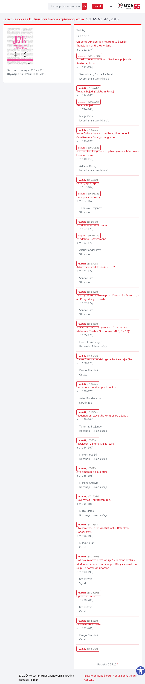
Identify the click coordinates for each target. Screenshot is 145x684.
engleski (89, 56)
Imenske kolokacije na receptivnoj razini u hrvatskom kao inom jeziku (107, 153)
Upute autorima (85, 596)
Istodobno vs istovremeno (92, 225)
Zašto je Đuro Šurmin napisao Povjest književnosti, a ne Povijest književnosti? (107, 297)
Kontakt (89, 680)
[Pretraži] (84, 6)
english (98, 6)
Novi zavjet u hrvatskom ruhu (93, 500)
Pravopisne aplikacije (88, 197)
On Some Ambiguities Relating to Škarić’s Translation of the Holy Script (101, 44)
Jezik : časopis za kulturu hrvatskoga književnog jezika (44, 19)
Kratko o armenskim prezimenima (96, 387)
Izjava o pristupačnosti (97, 675)
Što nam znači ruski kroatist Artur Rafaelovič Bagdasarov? (103, 530)
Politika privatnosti (124, 675)
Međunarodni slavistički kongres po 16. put (102, 415)
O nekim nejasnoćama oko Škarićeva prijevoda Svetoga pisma (103, 61)
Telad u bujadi (84, 105)
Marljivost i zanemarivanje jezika (95, 444)
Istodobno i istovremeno (91, 239)
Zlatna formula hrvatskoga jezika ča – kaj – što (104, 359)
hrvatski (88, 88)
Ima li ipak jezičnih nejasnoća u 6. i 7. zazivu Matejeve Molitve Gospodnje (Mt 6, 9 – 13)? (103, 329)
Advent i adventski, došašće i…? (95, 267)
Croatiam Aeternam (88, 624)
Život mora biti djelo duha (92, 472)
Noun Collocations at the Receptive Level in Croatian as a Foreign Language (103, 135)
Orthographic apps (87, 183)
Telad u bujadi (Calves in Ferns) (95, 91)
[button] (110, 6)
